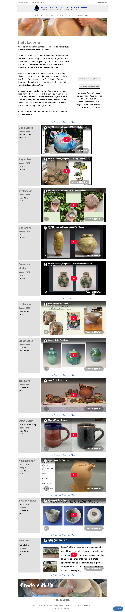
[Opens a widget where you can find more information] (118, 608)
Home (37, 15)
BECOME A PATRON (24, 2)
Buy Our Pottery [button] (47, 15)
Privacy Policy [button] (88, 606)
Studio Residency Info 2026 (89, 86)
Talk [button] (56, 15)
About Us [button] (88, 15)
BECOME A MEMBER (38, 2)
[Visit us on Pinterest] (61, 600)
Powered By (58, 608)
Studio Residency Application (89, 79)
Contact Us (41, 606)
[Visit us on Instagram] (58, 600)
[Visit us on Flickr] (66, 600)
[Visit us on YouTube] (64, 600)
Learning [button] (80, 15)
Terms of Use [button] (77, 606)
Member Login (102, 2)
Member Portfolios (67, 15)
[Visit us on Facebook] (55, 600)
